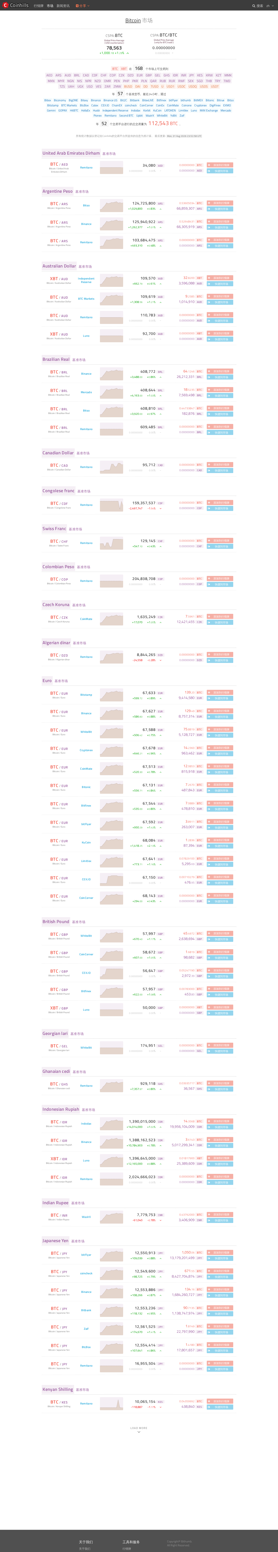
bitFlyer (86, 824)
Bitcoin (133, 20)
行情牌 (127, 1548)
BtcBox (86, 1347)
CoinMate (86, 619)
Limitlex (86, 861)
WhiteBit (86, 732)
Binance (86, 224)
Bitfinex (86, 805)
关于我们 (84, 1548)
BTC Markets (86, 298)
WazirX (86, 1217)
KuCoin (86, 842)
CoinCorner (86, 898)
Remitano (86, 167)
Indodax (86, 1123)
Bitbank (86, 1310)
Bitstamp (86, 695)
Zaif (86, 1329)
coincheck (86, 1273)
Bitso (86, 205)
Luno (86, 336)
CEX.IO (86, 879)
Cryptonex (86, 750)
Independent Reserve (86, 280)
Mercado (86, 392)
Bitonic (86, 787)
